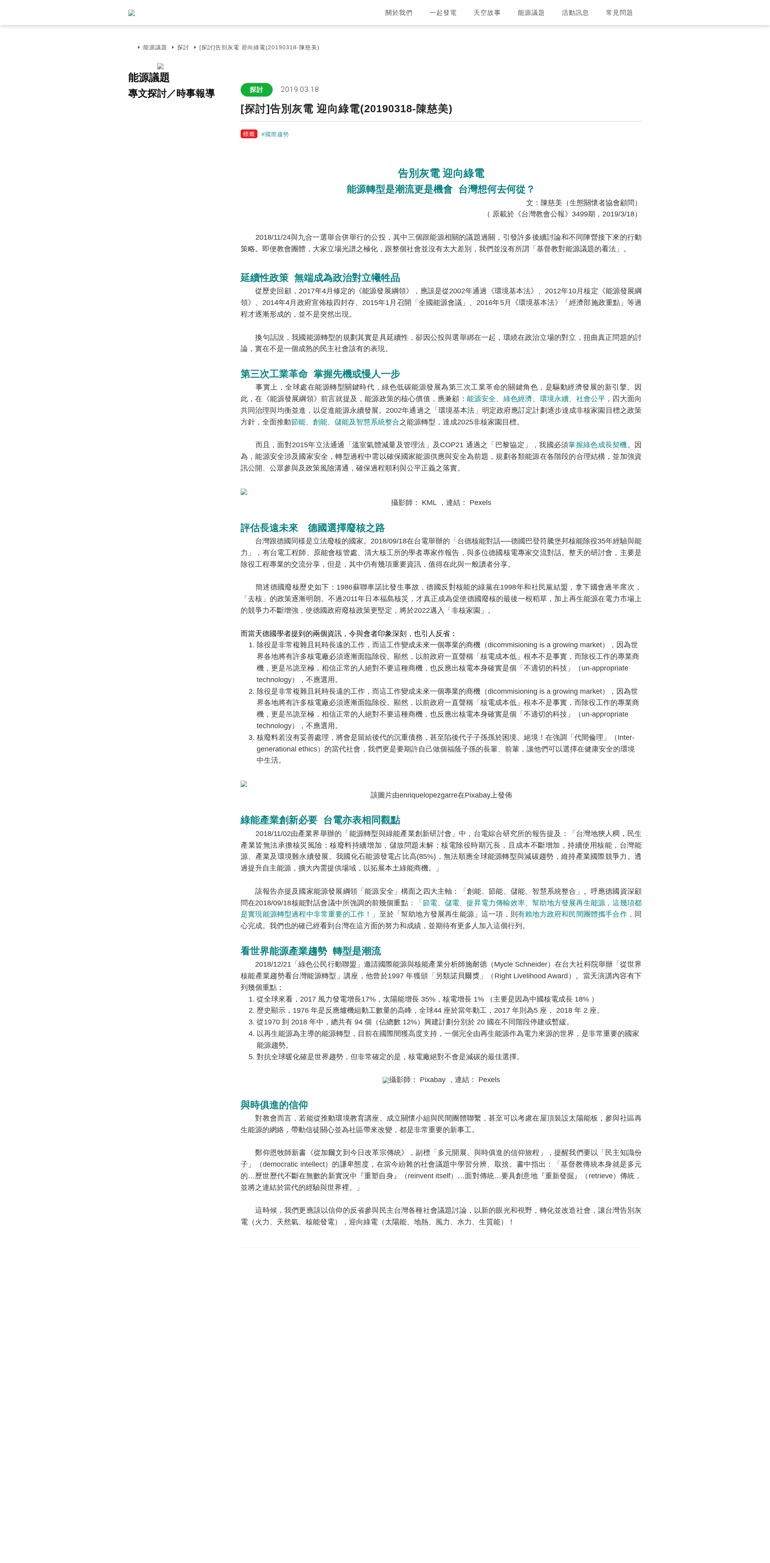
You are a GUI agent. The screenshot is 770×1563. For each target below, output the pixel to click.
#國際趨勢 (275, 134)
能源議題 (531, 12)
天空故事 (487, 12)
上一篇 (537, 1264)
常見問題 (619, 12)
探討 (183, 47)
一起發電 (443, 12)
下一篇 (626, 1264)
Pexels (480, 503)
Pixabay (477, 795)
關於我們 (399, 12)
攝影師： (403, 1080)
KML (430, 503)
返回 (581, 1264)
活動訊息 (575, 12)
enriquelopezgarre (428, 795)
